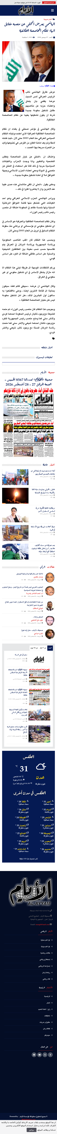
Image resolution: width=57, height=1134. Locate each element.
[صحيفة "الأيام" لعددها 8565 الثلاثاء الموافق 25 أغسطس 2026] (39, 696)
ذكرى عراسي (38, 633)
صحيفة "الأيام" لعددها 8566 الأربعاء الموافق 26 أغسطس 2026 (17, 672)
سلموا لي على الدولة (21, 654)
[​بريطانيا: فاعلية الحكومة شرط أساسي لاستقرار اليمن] (15, 514)
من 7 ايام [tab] (43, 648)
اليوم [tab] (50, 648)
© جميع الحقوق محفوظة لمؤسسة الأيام (33, 1117)
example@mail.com (42, 925)
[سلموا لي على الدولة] (39, 659)
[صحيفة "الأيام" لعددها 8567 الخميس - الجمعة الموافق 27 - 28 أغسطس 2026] (28, 422)
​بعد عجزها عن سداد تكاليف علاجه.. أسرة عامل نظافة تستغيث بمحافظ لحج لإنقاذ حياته (43, 548)
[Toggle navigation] (52, 10)
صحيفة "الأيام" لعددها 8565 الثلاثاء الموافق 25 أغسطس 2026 (17, 692)
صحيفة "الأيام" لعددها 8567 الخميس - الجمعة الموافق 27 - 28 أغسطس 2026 (28, 381)
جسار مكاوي (38, 577)
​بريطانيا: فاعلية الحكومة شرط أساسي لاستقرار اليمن (45, 509)
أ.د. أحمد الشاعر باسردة (34, 593)
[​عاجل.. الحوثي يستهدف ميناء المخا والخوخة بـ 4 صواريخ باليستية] (15, 496)
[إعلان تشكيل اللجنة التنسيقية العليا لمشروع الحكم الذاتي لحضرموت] (39, 714)
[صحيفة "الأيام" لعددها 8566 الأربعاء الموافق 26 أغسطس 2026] (39, 677)
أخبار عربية (48, 19)
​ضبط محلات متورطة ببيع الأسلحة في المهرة (43, 528)
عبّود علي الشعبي (37, 620)
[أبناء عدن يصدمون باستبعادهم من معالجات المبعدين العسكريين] (15, 477)
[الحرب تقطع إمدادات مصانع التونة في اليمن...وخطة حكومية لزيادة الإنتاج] (39, 734)
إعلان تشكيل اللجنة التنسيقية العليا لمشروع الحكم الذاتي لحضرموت (18, 712)
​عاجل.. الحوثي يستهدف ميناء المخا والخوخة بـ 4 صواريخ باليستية (43, 491)
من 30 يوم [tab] (34, 648)
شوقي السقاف (38, 608)
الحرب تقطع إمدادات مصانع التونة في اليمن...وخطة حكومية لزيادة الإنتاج (17, 729)
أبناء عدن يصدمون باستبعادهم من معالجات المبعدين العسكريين (43, 472)
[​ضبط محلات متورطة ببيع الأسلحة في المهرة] (15, 533)
